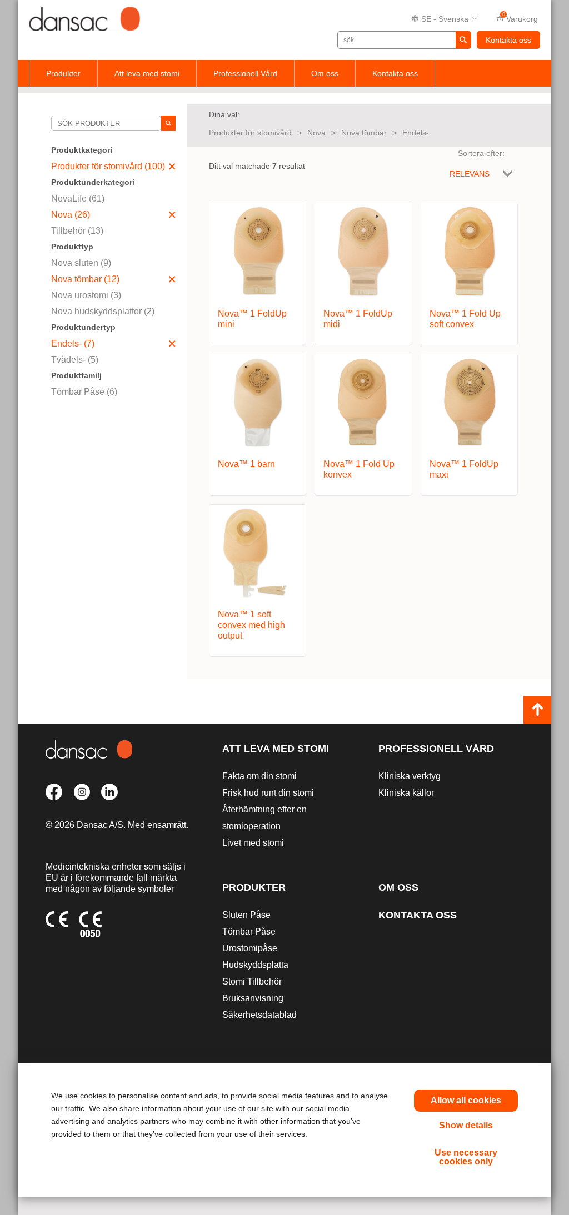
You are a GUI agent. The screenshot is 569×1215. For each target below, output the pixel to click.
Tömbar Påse (249, 931)
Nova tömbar (364, 132)
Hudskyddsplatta (255, 965)
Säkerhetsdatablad (259, 1015)
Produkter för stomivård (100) (108, 166)
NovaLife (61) (77, 198)
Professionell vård (436, 748)
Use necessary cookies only (466, 1157)
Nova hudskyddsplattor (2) (102, 311)
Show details (466, 1125)
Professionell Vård (245, 73)
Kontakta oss (508, 40)
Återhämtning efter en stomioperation (264, 818)
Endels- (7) (72, 343)
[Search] (168, 123)
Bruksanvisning (252, 998)
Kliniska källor (406, 792)
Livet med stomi (253, 842)
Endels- (415, 132)
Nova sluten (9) (81, 263)
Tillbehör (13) (77, 230)
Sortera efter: (481, 153)
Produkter (63, 73)
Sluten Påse (246, 915)
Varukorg (520, 17)
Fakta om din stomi (259, 776)
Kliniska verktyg (409, 776)
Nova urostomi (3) (86, 295)
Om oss (324, 73)
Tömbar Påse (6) (84, 391)
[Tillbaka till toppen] (537, 710)
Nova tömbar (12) (85, 279)
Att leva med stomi (146, 73)
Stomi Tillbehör (252, 981)
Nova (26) (70, 214)
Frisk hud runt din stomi (268, 792)
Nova (316, 132)
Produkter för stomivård (250, 132)
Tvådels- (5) (74, 359)
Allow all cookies (466, 1100)
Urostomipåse (249, 948)
